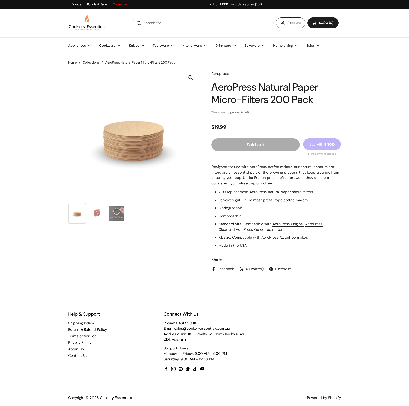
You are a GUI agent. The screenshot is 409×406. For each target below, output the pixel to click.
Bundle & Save (97, 4)
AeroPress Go (247, 229)
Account (294, 22)
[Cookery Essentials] (87, 23)
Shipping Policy (81, 323)
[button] (323, 22)
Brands (76, 4)
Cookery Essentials (116, 397)
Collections (91, 62)
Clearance (120, 4)
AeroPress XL (272, 237)
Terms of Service (82, 336)
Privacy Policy (79, 342)
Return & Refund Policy (87, 329)
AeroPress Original (288, 224)
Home (72, 62)
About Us (76, 349)
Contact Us (77, 355)
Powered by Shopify (324, 397)
